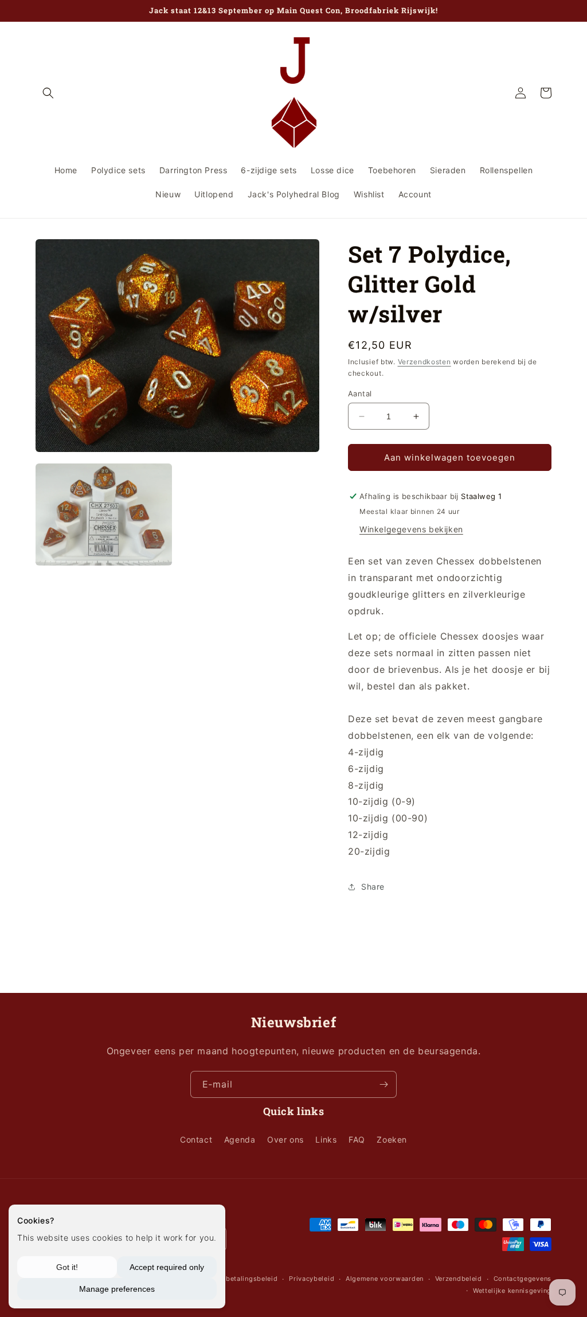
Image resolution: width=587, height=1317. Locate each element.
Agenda (240, 1139)
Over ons (285, 1139)
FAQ (357, 1139)
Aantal (359, 393)
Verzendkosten (424, 361)
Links (325, 1139)
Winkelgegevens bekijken (411, 529)
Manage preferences (117, 1288)
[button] (48, 93)
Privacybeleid (311, 1279)
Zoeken (392, 1139)
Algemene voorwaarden (385, 1279)
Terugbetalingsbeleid (242, 1279)
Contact (196, 1139)
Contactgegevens (523, 1279)
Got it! (67, 1267)
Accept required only (167, 1267)
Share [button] (373, 886)
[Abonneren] (383, 1084)
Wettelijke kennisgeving (512, 1291)
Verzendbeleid (458, 1279)
